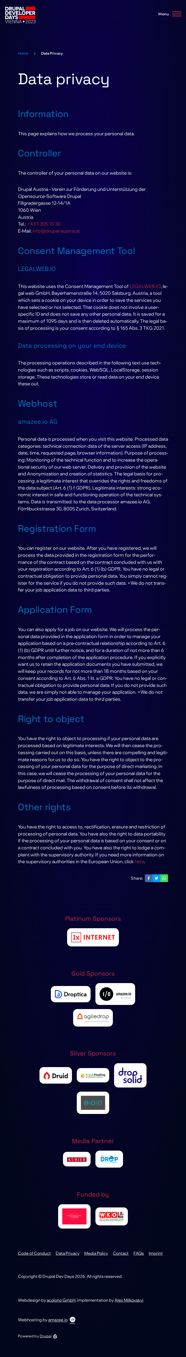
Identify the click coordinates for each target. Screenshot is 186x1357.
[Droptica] (70, 994)
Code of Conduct (34, 1253)
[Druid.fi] (56, 1075)
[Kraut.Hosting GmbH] (93, 1075)
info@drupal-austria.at (56, 231)
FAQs (138, 1253)
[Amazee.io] (115, 994)
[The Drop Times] (109, 1159)
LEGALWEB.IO (145, 286)
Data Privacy (67, 1253)
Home (23, 53)
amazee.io (58, 1320)
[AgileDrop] (93, 1017)
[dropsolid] (130, 1075)
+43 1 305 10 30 (44, 224)
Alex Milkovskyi (129, 1300)
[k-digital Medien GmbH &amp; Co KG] (76, 1159)
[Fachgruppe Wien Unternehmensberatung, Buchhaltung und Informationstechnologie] (112, 1216)
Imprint (156, 1253)
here (139, 861)
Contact (121, 1253)
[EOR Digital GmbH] (93, 1103)
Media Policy (96, 1253)
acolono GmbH (61, 1300)
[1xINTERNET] (93, 937)
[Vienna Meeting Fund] (74, 1216)
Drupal (45, 1336)
